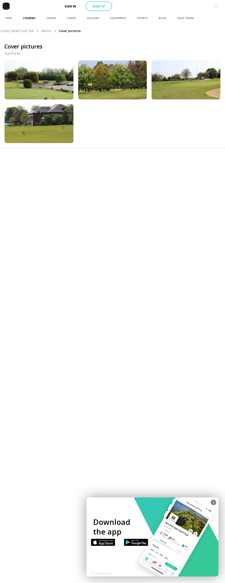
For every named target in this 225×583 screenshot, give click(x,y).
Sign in (70, 6)
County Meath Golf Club (17, 31)
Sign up (99, 6)
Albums (46, 31)
